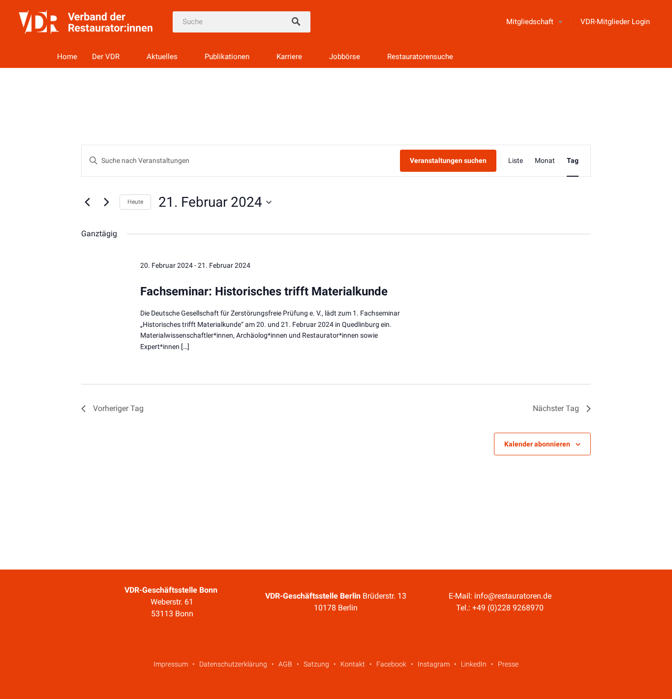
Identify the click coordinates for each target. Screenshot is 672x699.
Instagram (434, 664)
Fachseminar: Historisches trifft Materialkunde (264, 291)
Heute (135, 201)
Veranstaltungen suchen (448, 160)
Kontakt (352, 664)
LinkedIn (474, 664)
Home (67, 56)
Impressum (170, 664)
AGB (285, 664)
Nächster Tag (556, 408)
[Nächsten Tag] (106, 202)
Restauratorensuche (420, 56)
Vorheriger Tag (118, 408)
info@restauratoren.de (512, 596)
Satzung (316, 664)
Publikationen (227, 56)
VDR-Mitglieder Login (615, 21)
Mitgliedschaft (529, 21)
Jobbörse (344, 56)
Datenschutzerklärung (233, 664)
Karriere (289, 56)
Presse (508, 664)
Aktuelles (162, 56)
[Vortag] (87, 202)
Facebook (391, 664)
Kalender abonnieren (537, 444)
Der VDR (106, 56)
